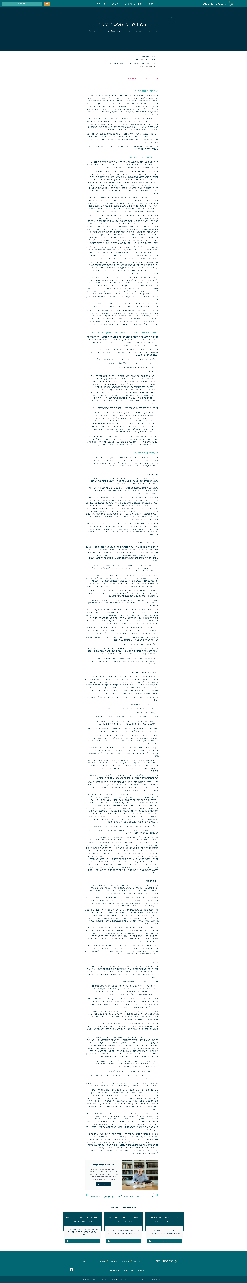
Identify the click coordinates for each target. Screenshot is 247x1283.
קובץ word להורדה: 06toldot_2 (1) (143, 78)
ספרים (115, 3)
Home (182, 17)
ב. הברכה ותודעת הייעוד (145, 60)
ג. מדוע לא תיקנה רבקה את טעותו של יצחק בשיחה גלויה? (132, 63)
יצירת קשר (100, 3)
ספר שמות (158, 1221)
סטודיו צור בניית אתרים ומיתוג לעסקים (97, 1279)
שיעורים (175, 17)
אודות (150, 3)
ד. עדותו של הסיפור (147, 67)
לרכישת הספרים (103, 1184)
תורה (168, 17)
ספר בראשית (160, 17)
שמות (166, 1221)
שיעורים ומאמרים (133, 3)
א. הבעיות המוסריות (147, 56)
